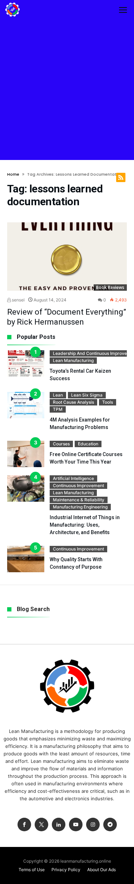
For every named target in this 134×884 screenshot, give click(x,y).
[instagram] (93, 825)
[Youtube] (76, 825)
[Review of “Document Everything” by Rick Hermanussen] (67, 256)
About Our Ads (101, 869)
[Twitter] (41, 825)
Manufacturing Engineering (80, 507)
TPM (58, 409)
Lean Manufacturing (73, 360)
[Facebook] (24, 825)
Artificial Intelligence (73, 478)
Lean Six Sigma (87, 395)
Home (13, 174)
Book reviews (110, 287)
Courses (61, 443)
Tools (107, 402)
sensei (18, 300)
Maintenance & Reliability (78, 499)
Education (88, 443)
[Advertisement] (67, 89)
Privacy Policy (65, 869)
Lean (58, 395)
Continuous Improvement (78, 485)
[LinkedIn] (58, 825)
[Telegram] (110, 825)
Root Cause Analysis (73, 402)
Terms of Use (32, 869)
